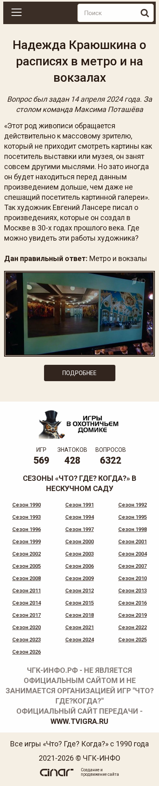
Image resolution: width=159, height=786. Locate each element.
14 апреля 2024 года (105, 99)
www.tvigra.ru (79, 721)
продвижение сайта (100, 774)
